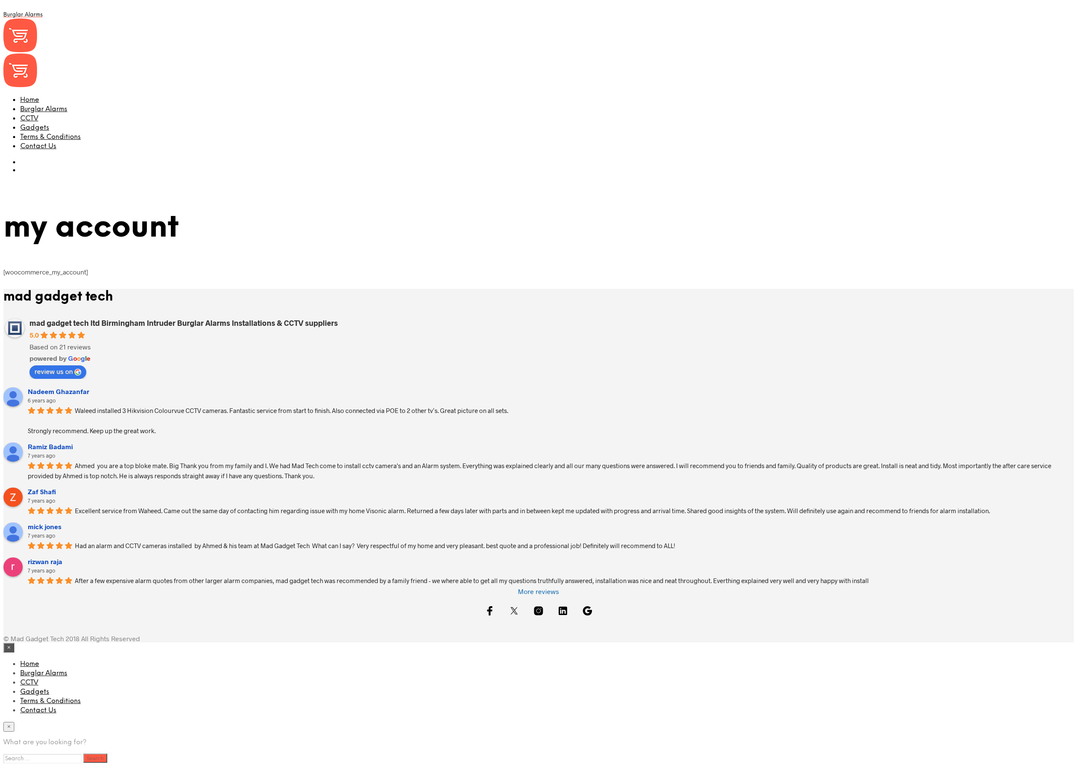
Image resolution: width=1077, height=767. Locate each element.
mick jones (44, 526)
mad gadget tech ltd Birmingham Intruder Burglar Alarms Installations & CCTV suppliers (183, 323)
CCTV (29, 118)
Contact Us (38, 146)
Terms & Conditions (50, 137)
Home (29, 100)
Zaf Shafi (42, 491)
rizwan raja (45, 561)
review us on (53, 371)
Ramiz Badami (50, 446)
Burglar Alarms (43, 109)
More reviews (538, 591)
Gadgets (34, 127)
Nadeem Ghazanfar (58, 391)
